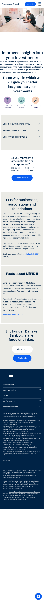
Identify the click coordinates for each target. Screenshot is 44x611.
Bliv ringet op (22, 349)
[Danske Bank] (11, 4)
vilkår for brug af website (10, 493)
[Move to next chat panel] (38, 596)
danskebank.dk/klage (17, 488)
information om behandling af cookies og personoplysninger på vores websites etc (20, 495)
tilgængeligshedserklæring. (17, 499)
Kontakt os (17, 472)
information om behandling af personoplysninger (24, 492)
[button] (22, 124)
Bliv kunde (22, 358)
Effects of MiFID (22, 178)
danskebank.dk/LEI (30, 254)
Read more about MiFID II (13, 315)
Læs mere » (6, 460)
